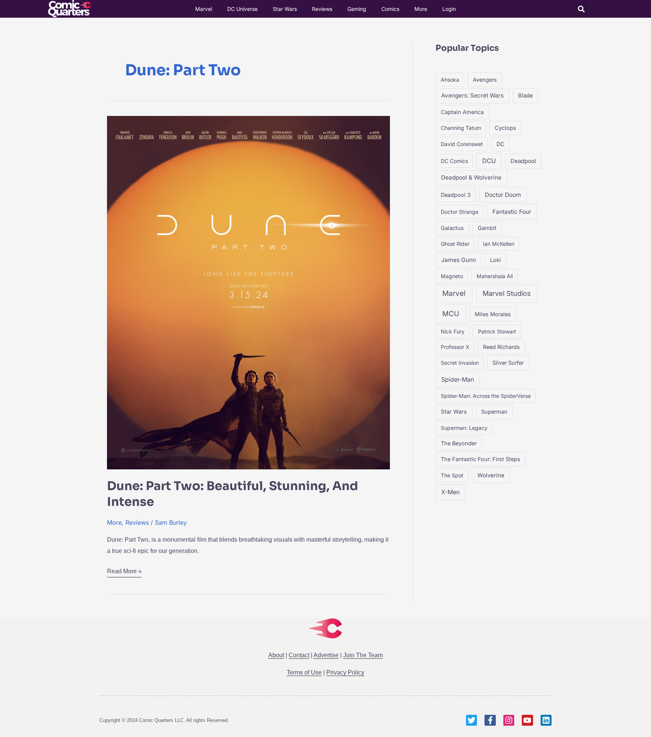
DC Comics (454, 161)
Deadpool (523, 161)
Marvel (203, 9)
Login (449, 9)
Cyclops (505, 128)
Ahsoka (450, 79)
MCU (450, 313)
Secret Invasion (460, 362)
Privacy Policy (345, 672)
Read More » (124, 570)
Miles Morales (493, 314)
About (276, 655)
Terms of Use (304, 672)
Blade (525, 95)
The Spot (452, 475)
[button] (581, 9)
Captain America (462, 112)
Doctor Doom (503, 194)
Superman (494, 411)
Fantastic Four (511, 211)
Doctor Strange (459, 212)
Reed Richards (501, 347)
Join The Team (363, 655)
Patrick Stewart (497, 331)
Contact (299, 655)
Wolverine (490, 475)
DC (500, 144)
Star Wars (285, 9)
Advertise (326, 655)
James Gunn (458, 259)
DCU (489, 160)
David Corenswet (462, 144)
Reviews (322, 9)
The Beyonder (459, 443)
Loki (495, 260)
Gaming (356, 9)
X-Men (450, 492)
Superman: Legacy (464, 428)
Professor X (455, 347)
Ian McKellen (498, 244)
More (420, 9)
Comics (390, 9)
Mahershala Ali (495, 276)
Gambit (487, 228)
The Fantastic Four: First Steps (480, 459)
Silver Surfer (508, 362)
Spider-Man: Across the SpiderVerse (486, 396)
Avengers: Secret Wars (472, 95)
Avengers (485, 79)
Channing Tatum (461, 128)
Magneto (452, 276)
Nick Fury (453, 331)
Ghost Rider (455, 244)
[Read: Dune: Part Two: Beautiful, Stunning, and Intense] (248, 292)
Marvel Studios (507, 293)
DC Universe (242, 9)
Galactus (452, 228)
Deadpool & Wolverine (471, 177)
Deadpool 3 (456, 195)
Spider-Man (457, 379)
